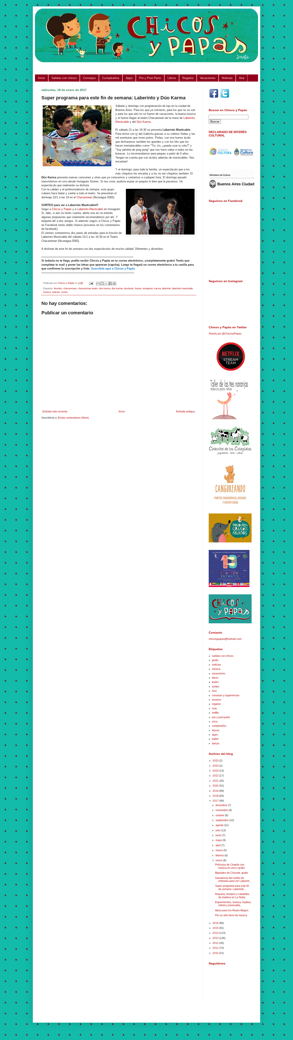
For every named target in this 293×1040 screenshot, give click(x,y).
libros (215, 677)
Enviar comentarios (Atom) (73, 417)
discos (215, 730)
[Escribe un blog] (102, 283)
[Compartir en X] (106, 283)
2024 (216, 765)
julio (218, 830)
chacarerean (70, 288)
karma (157, 288)
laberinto (166, 288)
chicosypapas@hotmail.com (225, 638)
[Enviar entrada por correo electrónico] (91, 283)
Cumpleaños (110, 78)
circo (214, 721)
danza (215, 743)
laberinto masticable (182, 288)
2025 (216, 760)
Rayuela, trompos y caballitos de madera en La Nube (232, 896)
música (47, 292)
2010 (216, 953)
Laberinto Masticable (90, 209)
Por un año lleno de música (231, 915)
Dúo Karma (144, 121)
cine (214, 708)
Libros (172, 78)
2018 (216, 795)
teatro (215, 682)
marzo (220, 850)
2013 (216, 938)
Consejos (89, 78)
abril (218, 845)
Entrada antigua (185, 411)
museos (216, 699)
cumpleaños (219, 725)
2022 (216, 775)
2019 (216, 790)
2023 (216, 770)
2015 (216, 927)
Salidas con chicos (64, 78)
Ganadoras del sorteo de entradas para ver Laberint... (233, 880)
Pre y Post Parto (150, 78)
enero (219, 860)
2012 (216, 943)
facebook (129, 288)
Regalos (187, 78)
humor (138, 288)
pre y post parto (221, 717)
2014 (216, 932)
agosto (220, 825)
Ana (241, 78)
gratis (215, 660)
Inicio (41, 78)
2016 (216, 923)
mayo (219, 840)
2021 (216, 780)
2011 (216, 947)
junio (219, 835)
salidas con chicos (222, 655)
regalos (216, 703)
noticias (56, 292)
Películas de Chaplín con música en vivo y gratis (230, 866)
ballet (215, 738)
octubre (220, 815)
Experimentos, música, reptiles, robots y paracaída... (233, 904)
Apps (129, 78)
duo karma (104, 288)
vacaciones (218, 673)
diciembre (222, 805)
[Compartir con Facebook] (110, 283)
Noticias (227, 78)
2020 (216, 785)
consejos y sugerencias (225, 695)
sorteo (64, 292)
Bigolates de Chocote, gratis (231, 872)
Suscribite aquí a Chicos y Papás (113, 268)
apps (215, 734)
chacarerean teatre (88, 288)
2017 (216, 800)
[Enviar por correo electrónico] (98, 283)
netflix (215, 712)
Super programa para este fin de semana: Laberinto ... (232, 887)
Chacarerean (84, 197)
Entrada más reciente (54, 411)
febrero (220, 855)
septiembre (222, 820)
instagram (148, 288)
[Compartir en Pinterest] (114, 283)
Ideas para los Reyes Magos (231, 910)
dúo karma (117, 288)
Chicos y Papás (62, 209)
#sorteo (58, 288)
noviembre (222, 810)
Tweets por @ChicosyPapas (225, 333)
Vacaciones (207, 78)
